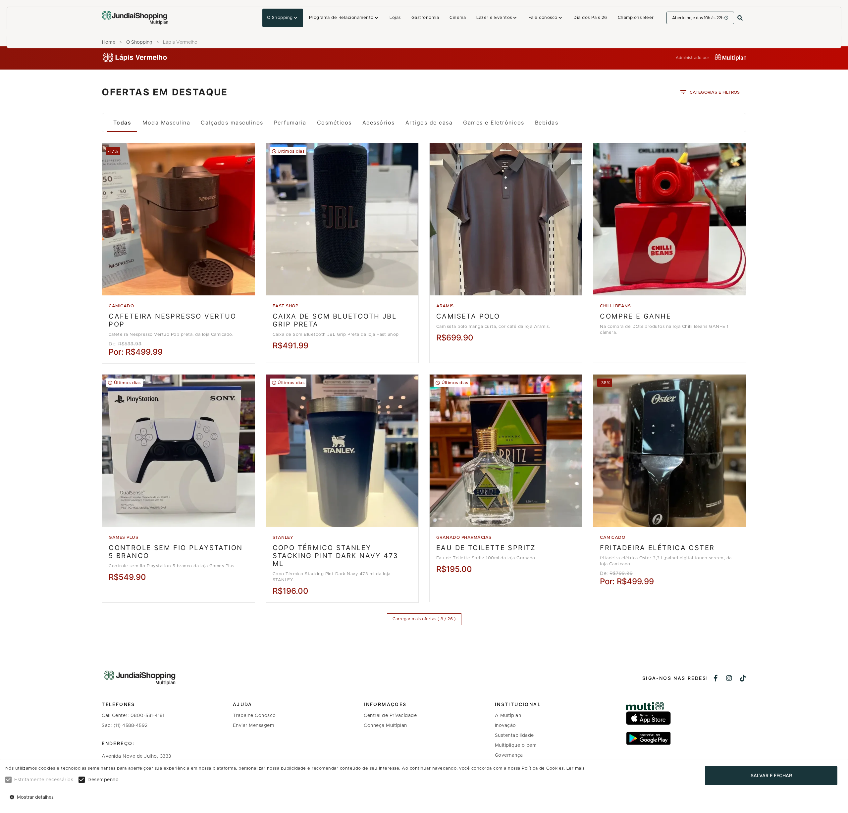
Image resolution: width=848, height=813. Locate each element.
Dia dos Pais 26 (590, 18)
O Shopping (280, 18)
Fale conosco (542, 18)
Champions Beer (636, 18)
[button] (282, 18)
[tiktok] (743, 679)
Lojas (395, 18)
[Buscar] (740, 18)
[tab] (122, 122)
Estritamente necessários (43, 780)
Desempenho (103, 780)
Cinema (458, 18)
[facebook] (716, 679)
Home (108, 42)
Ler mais (575, 768)
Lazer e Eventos (494, 18)
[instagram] (729, 679)
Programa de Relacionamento (341, 18)
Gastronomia (425, 18)
